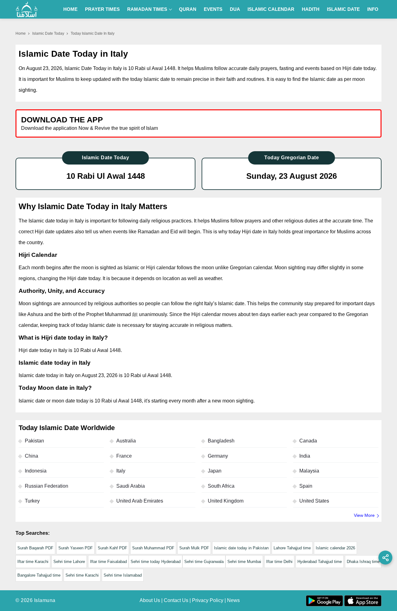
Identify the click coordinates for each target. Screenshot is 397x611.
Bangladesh (221, 440)
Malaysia (309, 470)
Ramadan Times (147, 9)
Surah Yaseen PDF (75, 548)
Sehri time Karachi (82, 575)
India (304, 456)
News (233, 600)
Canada (308, 440)
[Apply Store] (348, 123)
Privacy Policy (207, 600)
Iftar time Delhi (279, 561)
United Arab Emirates (139, 500)
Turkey (32, 500)
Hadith (310, 9)
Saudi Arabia (130, 486)
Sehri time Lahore (69, 561)
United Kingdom (225, 500)
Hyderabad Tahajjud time (319, 561)
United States (314, 500)
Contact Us (176, 600)
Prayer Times (102, 9)
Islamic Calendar (271, 9)
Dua (235, 9)
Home (70, 9)
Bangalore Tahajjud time (38, 575)
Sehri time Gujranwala (204, 561)
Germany (218, 456)
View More (364, 515)
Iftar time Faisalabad (108, 561)
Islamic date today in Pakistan (241, 548)
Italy (120, 470)
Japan (214, 470)
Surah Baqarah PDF (35, 548)
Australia (126, 440)
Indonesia (36, 470)
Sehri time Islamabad (123, 575)
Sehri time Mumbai (244, 561)
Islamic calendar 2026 (335, 548)
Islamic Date (343, 9)
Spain (305, 486)
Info (372, 9)
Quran (187, 9)
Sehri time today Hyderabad (156, 561)
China (31, 456)
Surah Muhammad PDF (153, 548)
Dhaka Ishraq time (363, 561)
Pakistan (34, 440)
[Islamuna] (27, 9)
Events (213, 9)
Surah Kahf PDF (112, 548)
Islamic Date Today (48, 33)
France (124, 456)
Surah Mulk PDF (194, 548)
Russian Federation (46, 486)
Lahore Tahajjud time (292, 548)
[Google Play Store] (290, 123)
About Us (150, 600)
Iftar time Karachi (32, 561)
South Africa (221, 486)
